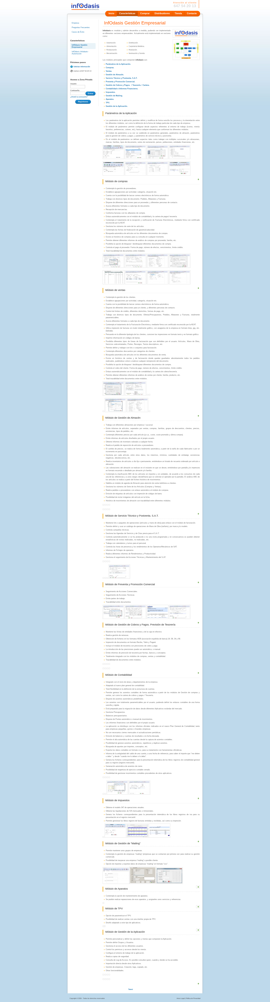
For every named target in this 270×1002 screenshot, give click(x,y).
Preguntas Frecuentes (81, 27)
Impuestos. (110, 92)
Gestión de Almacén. (115, 75)
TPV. (108, 103)
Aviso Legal (180, 998)
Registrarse (83, 102)
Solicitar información (81, 67)
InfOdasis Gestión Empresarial (79, 46)
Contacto (192, 13)
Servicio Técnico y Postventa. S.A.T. (121, 78)
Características (127, 13)
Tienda (178, 13)
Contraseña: (75, 90)
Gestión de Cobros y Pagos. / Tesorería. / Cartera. (127, 85)
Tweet (130, 989)
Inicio (111, 13)
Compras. (110, 68)
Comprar (145, 13)
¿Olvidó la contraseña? (79, 97)
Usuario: (73, 84)
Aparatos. (110, 99)
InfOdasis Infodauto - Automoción (80, 53)
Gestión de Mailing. (114, 96)
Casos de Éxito (78, 32)
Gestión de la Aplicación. (117, 106)
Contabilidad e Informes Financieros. (122, 89)
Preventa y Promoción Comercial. (120, 82)
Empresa (75, 23)
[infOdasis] (186, 59)
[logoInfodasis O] (186, 37)
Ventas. (109, 71)
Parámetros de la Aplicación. (118, 64)
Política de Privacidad (193, 998)
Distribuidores (162, 13)
